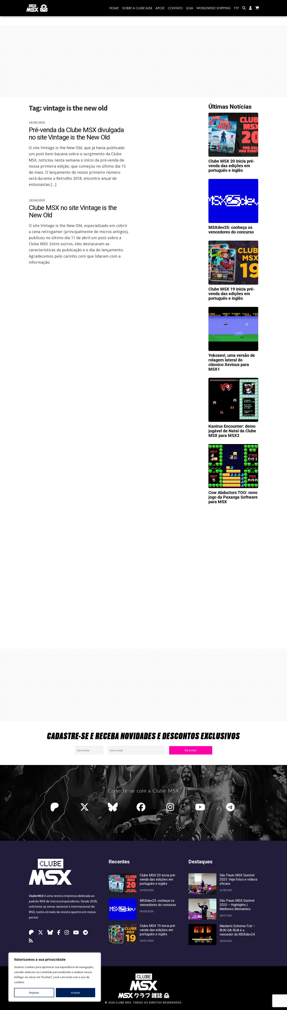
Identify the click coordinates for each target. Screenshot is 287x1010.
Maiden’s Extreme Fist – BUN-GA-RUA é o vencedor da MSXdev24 (237, 930)
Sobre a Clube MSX (137, 8)
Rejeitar (34, 992)
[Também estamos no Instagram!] (171, 807)
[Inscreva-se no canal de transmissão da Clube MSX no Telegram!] (231, 807)
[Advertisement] (143, 61)
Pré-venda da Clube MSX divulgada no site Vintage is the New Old (76, 133)
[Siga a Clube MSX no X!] (84, 807)
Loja (189, 8)
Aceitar (75, 992)
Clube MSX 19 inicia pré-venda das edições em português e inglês (231, 294)
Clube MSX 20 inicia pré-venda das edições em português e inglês (231, 166)
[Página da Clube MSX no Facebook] (142, 807)
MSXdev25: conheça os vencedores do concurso (231, 229)
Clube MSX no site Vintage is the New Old (73, 211)
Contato (175, 8)
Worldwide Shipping (213, 8)
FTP (236, 8)
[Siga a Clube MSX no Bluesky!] (112, 807)
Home (114, 8)
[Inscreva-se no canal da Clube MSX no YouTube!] (201, 807)
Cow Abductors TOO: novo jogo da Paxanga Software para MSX (233, 497)
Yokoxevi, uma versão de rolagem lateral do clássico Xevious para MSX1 (231, 362)
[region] (54, 977)
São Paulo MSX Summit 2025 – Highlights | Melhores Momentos (237, 905)
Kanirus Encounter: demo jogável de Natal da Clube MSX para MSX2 (232, 431)
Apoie (160, 8)
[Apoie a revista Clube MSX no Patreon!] (56, 807)
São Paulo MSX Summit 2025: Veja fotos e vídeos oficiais (238, 879)
